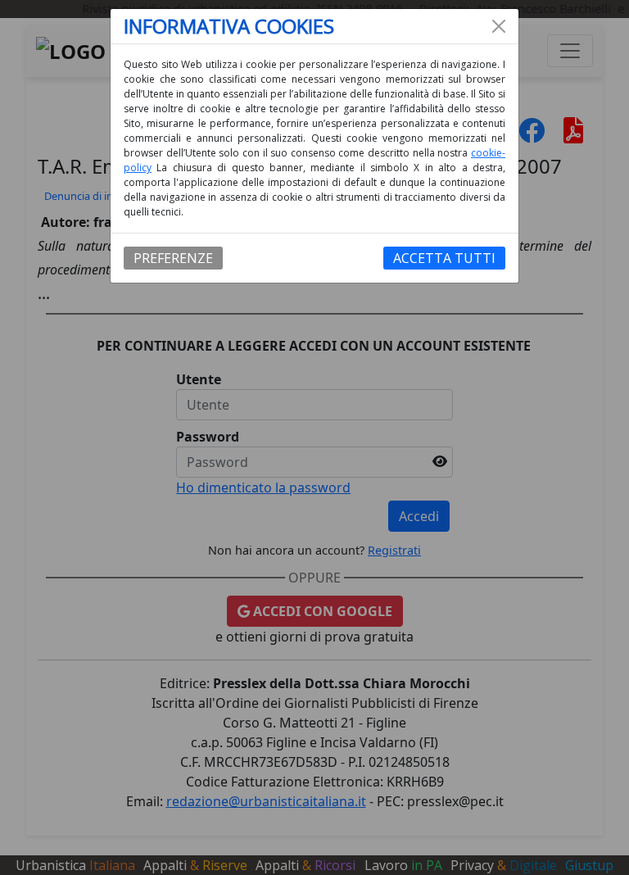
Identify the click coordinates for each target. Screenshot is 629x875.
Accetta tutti (444, 258)
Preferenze (173, 258)
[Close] (499, 26)
